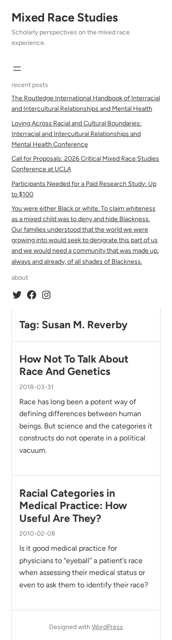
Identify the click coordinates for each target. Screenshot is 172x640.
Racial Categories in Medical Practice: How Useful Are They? (73, 506)
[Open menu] (16, 68)
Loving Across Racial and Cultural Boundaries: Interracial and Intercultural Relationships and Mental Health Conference (76, 133)
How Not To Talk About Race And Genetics (73, 365)
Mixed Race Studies (64, 17)
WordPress (107, 627)
